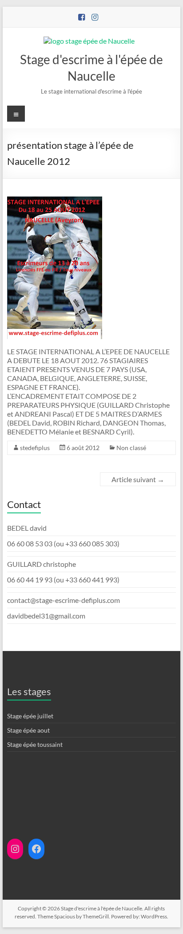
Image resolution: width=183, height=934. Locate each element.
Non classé (131, 447)
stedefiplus (35, 447)
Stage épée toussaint (35, 744)
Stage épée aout (28, 730)
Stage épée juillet (30, 716)
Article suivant (137, 479)
